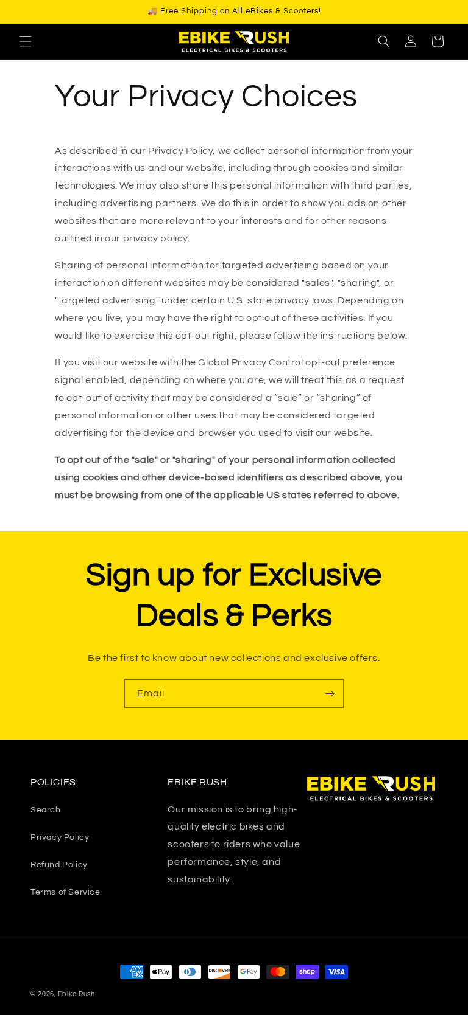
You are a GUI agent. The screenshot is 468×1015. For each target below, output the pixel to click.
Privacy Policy (59, 837)
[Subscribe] (329, 693)
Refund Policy (59, 865)
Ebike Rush (76, 994)
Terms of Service (65, 892)
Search (45, 810)
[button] (25, 41)
